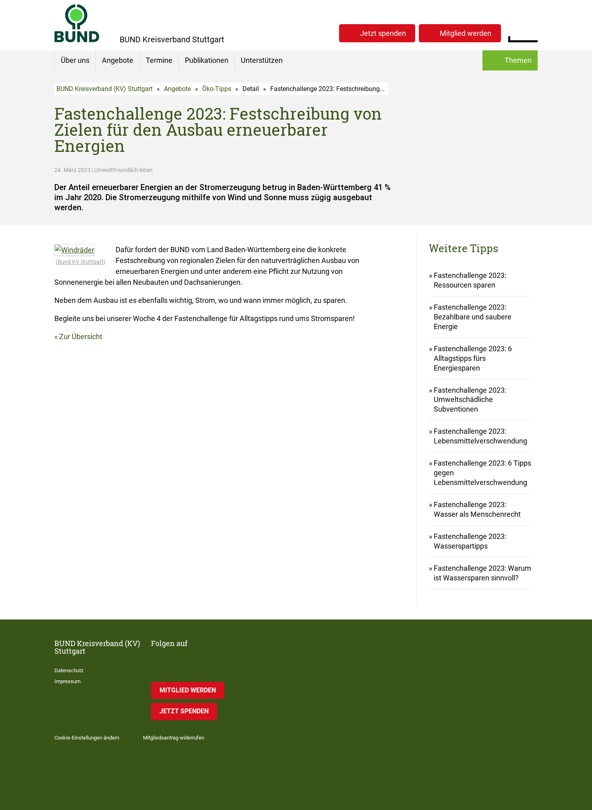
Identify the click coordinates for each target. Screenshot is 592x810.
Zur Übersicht (80, 336)
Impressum (67, 681)
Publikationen (206, 60)
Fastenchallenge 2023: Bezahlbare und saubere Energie (472, 317)
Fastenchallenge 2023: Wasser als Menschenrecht (477, 509)
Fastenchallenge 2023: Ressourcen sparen (470, 280)
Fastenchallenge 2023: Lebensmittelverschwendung (480, 436)
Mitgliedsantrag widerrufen (173, 738)
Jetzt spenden (383, 33)
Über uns (75, 60)
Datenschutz (68, 670)
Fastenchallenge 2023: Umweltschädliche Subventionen (470, 400)
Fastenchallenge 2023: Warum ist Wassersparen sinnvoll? (482, 573)
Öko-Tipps (216, 89)
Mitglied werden (465, 33)
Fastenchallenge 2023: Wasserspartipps (470, 541)
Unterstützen (262, 60)
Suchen (531, 32)
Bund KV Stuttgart (80, 262)
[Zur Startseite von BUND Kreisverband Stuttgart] (76, 23)
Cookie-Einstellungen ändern (86, 738)
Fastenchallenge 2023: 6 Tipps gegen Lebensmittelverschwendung (482, 473)
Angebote (117, 60)
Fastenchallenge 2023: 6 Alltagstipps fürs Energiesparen (473, 358)
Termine (159, 60)
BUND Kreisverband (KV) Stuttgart (104, 89)
